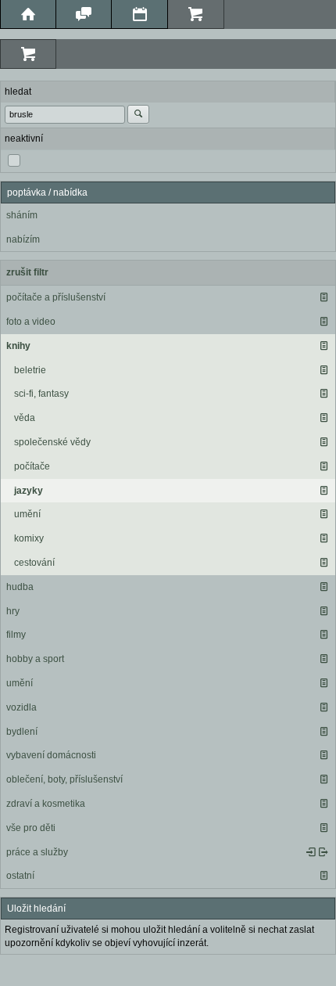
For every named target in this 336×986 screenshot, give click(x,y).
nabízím (23, 239)
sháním (22, 215)
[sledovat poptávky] (311, 852)
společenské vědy (52, 442)
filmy (16, 634)
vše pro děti (30, 827)
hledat (18, 91)
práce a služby (37, 852)
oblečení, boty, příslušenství (64, 779)
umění (27, 514)
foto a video (30, 321)
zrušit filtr (27, 272)
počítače (32, 466)
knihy (18, 345)
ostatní (20, 875)
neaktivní (24, 138)
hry (13, 611)
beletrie (30, 370)
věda (24, 417)
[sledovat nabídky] (323, 852)
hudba (20, 586)
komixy (29, 538)
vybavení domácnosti (51, 755)
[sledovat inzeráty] (323, 297)
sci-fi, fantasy (41, 393)
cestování (34, 562)
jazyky (28, 490)
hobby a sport (35, 658)
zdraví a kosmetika (45, 803)
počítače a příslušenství (55, 297)
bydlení (22, 731)
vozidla (21, 707)
